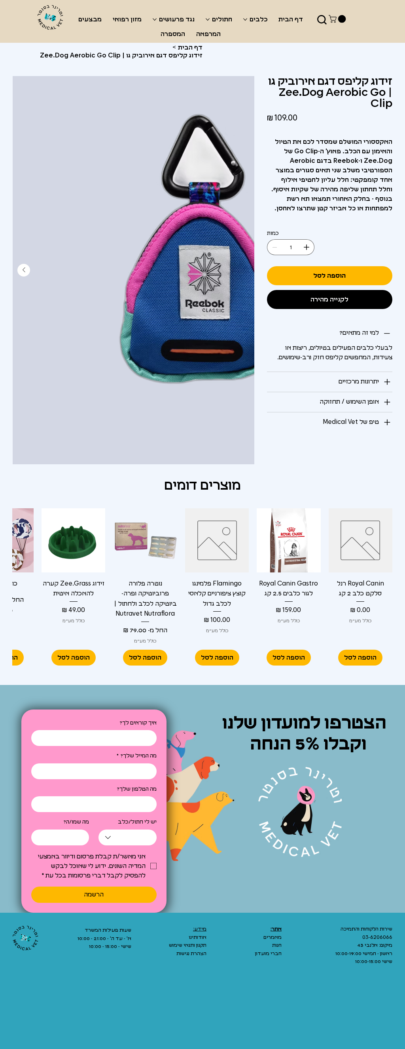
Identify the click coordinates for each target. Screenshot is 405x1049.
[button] (338, 19)
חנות (277, 945)
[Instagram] (354, 988)
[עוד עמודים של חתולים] (208, 19)
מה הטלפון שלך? (137, 789)
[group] (202, 587)
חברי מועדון (268, 953)
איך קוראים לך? (138, 723)
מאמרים (272, 937)
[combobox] (127, 837)
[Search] (322, 19)
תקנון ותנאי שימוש (187, 945)
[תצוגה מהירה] (360, 540)
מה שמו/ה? (76, 822)
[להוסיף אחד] (306, 247)
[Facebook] (370, 988)
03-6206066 (377, 937)
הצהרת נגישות (191, 953)
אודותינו (197, 937)
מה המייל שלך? (137, 756)
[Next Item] (23, 270)
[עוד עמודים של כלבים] (245, 19)
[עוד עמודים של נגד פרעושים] (155, 19)
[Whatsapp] (386, 988)
